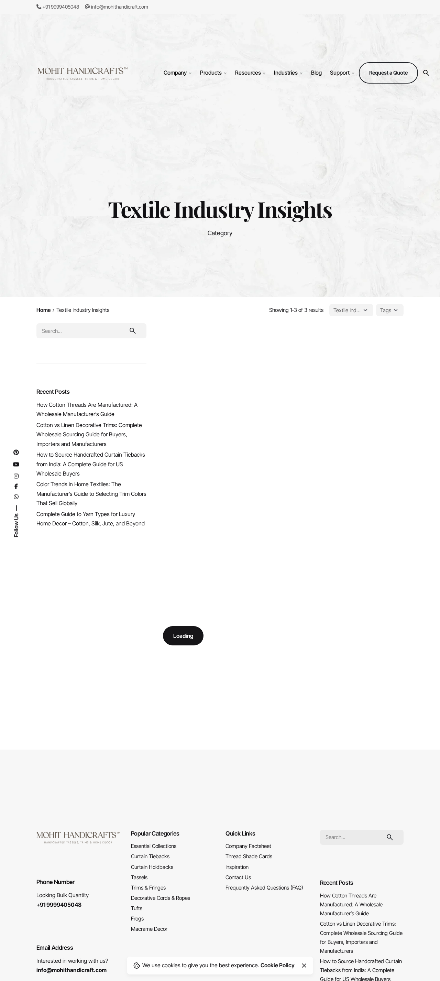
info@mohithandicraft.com (119, 7)
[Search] (426, 73)
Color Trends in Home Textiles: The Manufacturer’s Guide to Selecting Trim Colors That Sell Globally (91, 493)
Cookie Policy (278, 965)
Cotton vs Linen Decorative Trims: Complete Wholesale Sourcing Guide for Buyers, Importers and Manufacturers (89, 434)
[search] (132, 330)
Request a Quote (388, 72)
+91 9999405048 (60, 7)
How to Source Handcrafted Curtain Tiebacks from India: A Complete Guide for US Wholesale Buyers (90, 464)
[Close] (304, 965)
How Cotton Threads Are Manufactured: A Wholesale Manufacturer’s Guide (351, 904)
